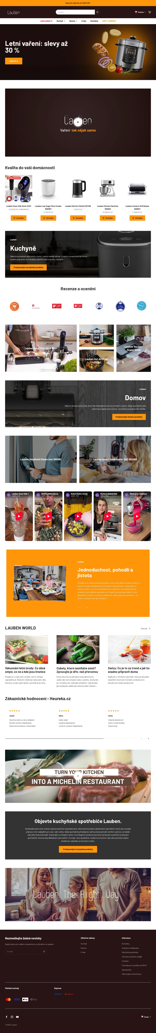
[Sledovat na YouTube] (17, 1016)
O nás (84, 21)
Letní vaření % (46, 21)
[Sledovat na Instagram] (12, 1016)
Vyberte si (13, 61)
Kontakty (94, 21)
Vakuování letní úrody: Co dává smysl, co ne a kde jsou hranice (25, 669)
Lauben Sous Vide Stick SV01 (18, 206)
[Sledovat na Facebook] (6, 1016)
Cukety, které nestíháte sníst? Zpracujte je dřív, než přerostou (77, 670)
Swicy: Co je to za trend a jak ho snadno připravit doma (129, 669)
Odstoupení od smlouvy (131, 974)
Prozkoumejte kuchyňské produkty (28, 267)
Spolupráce (126, 970)
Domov (72, 21)
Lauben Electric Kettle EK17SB (78, 206)
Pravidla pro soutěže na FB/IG (134, 965)
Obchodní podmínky (130, 952)
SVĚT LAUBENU (109, 21)
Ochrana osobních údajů (132, 956)
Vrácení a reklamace (130, 948)
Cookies (125, 961)
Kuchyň (60, 21)
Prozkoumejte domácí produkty (129, 417)
